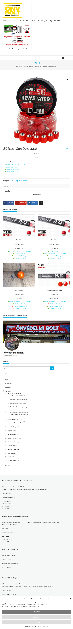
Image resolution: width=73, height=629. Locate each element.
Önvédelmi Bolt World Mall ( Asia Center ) (17, 165)
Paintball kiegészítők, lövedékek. (32, 66)
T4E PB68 (19, 240)
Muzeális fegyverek (13, 427)
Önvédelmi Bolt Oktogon (12, 169)
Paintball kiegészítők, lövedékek (19, 414)
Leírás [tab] (6, 186)
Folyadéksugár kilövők (14, 438)
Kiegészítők (11, 457)
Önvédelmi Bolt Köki (11, 167)
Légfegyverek (12, 431)
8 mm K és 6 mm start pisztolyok (19, 407)
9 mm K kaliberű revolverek (18, 403)
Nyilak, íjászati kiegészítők (17, 422)
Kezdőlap (19, 66)
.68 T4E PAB (19, 290)
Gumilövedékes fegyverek (17, 396)
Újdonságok (8, 383)
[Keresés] (52, 368)
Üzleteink (8, 387)
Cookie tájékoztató (29, 626)
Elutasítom (36, 617)
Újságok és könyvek (13, 460)
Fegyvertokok (11, 453)
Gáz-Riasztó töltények (14, 442)
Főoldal (7, 380)
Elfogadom (36, 612)
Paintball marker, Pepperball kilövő (18, 412)
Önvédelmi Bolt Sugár (12, 171)
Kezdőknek (8, 466)
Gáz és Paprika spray (14, 434)
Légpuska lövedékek (14, 449)
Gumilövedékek (12, 445)
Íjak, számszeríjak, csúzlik (15, 419)
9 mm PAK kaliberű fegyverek (18, 399)
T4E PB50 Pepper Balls (54, 290)
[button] (70, 599)
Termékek (8, 391)
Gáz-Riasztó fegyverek (14, 393)
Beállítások (36, 622)
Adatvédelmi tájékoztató (41, 626)
